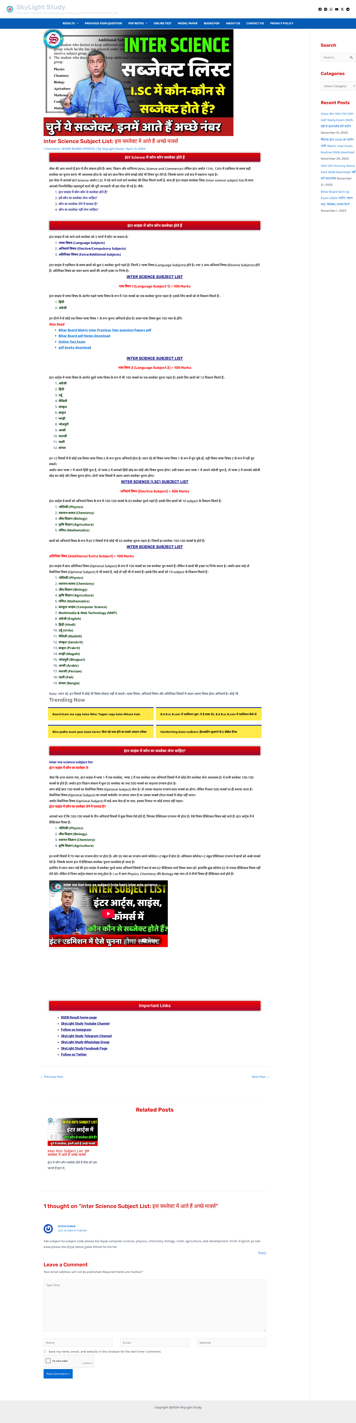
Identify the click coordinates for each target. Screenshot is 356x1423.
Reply (262, 1253)
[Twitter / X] (342, 9)
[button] (76, 23)
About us (233, 23)
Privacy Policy (281, 23)
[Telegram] (348, 9)
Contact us (255, 23)
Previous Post (51, 1076)
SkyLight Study (40, 7)
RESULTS (69, 23)
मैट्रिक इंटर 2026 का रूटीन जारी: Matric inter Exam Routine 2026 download (337, 146)
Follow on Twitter (74, 1054)
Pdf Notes (136, 23)
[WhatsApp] (331, 9)
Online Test (163, 23)
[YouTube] (336, 9)
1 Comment (52, 148)
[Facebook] (320, 9)
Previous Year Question (103, 23)
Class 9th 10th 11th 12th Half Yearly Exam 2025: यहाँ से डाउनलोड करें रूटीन (337, 120)
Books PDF (212, 23)
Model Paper (187, 23)
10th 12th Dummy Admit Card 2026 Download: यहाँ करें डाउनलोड (338, 172)
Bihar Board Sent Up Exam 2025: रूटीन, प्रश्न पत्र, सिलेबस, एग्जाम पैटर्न (337, 198)
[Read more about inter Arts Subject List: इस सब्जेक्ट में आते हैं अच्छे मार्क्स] (73, 1131)
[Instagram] (325, 9)
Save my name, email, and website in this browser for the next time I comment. (105, 1351)
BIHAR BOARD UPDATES (78, 148)
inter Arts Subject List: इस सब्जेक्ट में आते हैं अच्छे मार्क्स (68, 1153)
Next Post (260, 1076)
